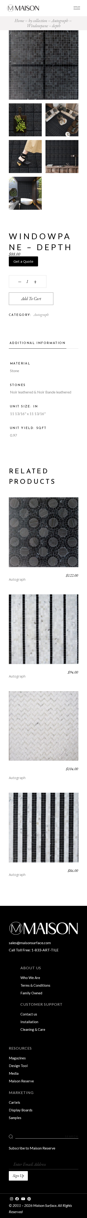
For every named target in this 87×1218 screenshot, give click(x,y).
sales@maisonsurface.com (30, 942)
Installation (29, 1022)
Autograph (41, 314)
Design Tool (18, 1066)
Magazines (17, 1058)
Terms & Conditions (35, 985)
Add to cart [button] (44, 536)
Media (14, 1073)
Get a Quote (23, 261)
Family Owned (31, 993)
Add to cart (31, 298)
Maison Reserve (21, 1081)
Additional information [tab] (38, 343)
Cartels (14, 1102)
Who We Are (30, 978)
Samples (15, 1118)
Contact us (28, 1014)
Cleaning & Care (32, 1029)
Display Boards (20, 1110)
